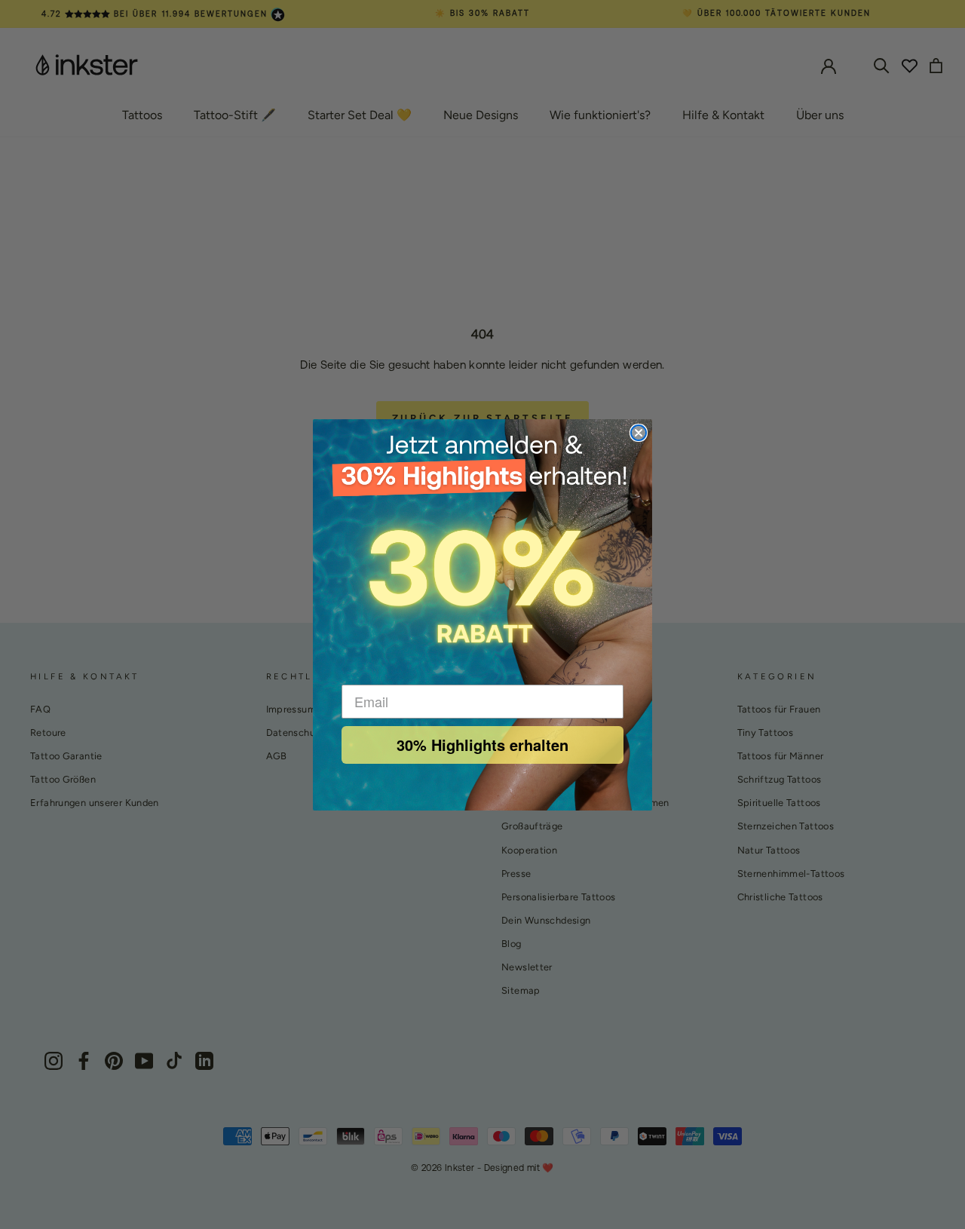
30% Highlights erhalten (482, 744)
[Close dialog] (638, 432)
